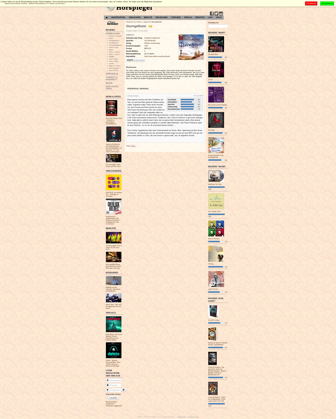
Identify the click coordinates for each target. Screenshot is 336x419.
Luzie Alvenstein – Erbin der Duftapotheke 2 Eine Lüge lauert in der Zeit (216, 399)
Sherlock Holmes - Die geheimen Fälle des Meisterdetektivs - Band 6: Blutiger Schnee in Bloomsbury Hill (217, 371)
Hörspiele (112, 74)
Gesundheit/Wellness (115, 45)
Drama (111, 38)
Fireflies (211, 264)
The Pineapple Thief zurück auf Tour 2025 (113, 165)
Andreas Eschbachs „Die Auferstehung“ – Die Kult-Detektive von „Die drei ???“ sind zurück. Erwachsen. (114, 148)
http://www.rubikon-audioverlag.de (157, 56)
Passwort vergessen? (114, 406)
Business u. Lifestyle (115, 36)
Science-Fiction (113, 70)
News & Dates (135, 17)
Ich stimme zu (327, 3)
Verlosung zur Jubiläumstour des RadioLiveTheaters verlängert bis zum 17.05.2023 (112, 220)
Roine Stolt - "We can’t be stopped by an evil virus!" (114, 306)
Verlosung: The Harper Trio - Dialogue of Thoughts (114, 194)
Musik (109, 83)
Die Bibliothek (213, 54)
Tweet (128, 146)
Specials (188, 17)
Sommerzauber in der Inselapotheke (216, 156)
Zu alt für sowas (213, 320)
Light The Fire (213, 289)
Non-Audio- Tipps (112, 87)
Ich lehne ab (311, 3)
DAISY (210, 80)
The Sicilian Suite (214, 211)
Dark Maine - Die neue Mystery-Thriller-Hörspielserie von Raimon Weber (114, 337)
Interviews (176, 17)
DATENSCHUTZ (193, 417)
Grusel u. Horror (114, 47)
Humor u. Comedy (114, 52)
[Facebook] (212, 14)
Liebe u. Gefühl (113, 61)
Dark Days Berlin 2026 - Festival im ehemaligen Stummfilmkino (114, 121)
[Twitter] (216, 14)
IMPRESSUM (181, 417)
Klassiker (111, 56)
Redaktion (199, 17)
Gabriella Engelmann (152, 38)
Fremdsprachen (113, 43)
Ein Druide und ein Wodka (217, 105)
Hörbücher (113, 33)
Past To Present (213, 239)
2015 (146, 46)
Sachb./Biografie (114, 68)
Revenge (211, 130)
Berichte (148, 17)
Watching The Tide (215, 184)
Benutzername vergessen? (111, 403)
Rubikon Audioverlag (152, 43)
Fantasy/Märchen (114, 40)
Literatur (111, 63)
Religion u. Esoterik (115, 66)
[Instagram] (221, 14)
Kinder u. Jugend (114, 54)
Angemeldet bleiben (113, 394)
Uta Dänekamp (150, 41)
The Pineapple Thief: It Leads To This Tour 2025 (114, 247)
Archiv (219, 17)
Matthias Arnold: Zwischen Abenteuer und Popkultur (113, 289)
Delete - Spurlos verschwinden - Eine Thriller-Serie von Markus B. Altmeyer (113, 363)
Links (210, 17)
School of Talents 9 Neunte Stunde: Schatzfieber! (217, 344)
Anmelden (113, 398)
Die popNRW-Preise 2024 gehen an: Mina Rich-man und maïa (113, 266)
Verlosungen (161, 17)
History (111, 49)
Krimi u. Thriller (113, 59)
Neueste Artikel (118, 17)
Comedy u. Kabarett (112, 78)
